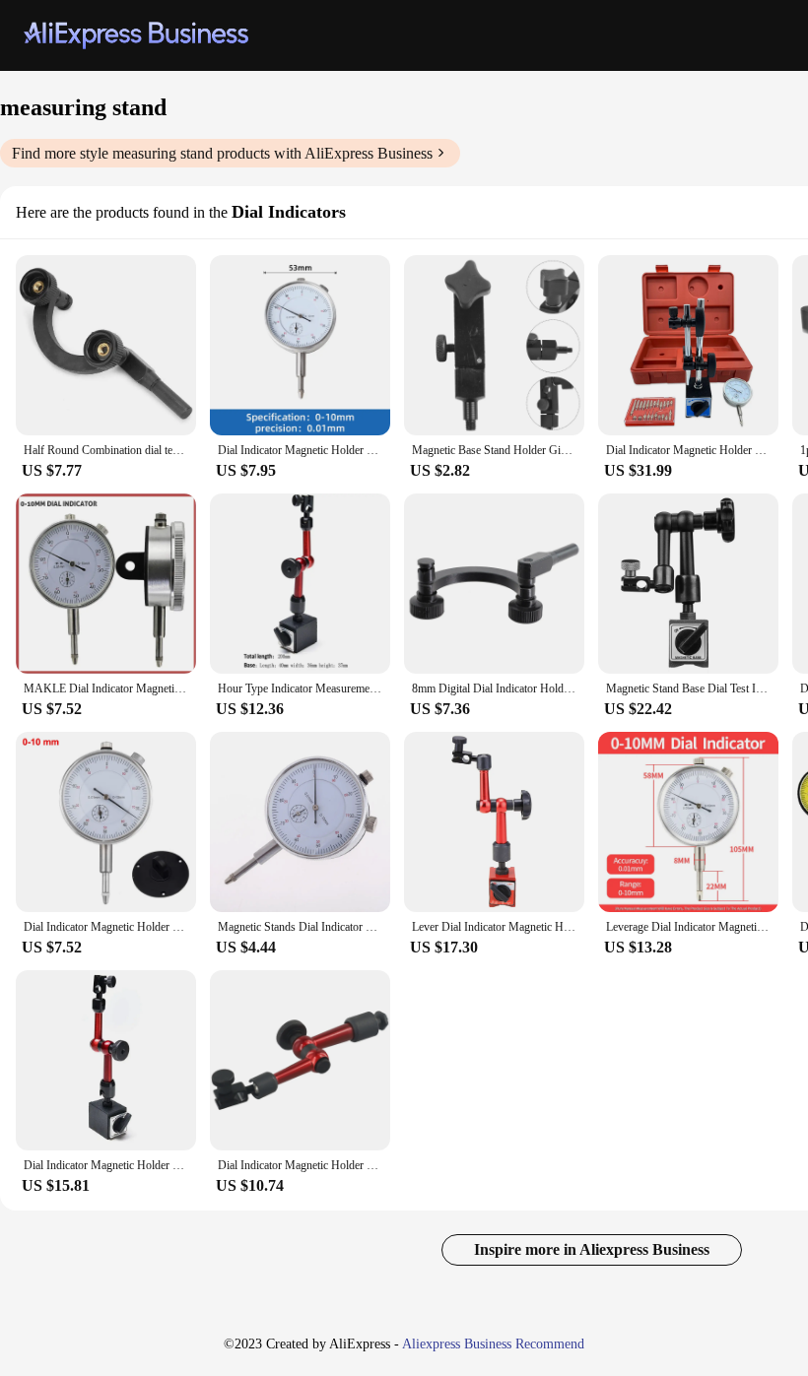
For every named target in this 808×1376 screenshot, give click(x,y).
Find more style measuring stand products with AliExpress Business (222, 153)
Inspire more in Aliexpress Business (591, 1249)
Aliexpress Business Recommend (493, 1344)
